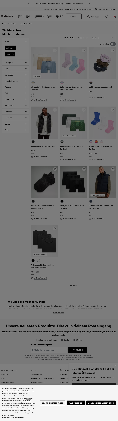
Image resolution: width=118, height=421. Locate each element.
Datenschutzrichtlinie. (17, 417)
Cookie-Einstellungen (53, 403)
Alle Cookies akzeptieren (101, 403)
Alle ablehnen (76, 403)
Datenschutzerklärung (18, 403)
